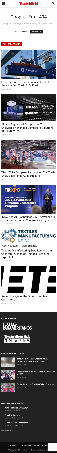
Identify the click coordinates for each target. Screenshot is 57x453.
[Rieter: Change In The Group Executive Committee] (28, 279)
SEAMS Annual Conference (16, 423)
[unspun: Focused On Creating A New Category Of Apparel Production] (8, 362)
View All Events (6, 430)
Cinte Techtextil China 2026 (16, 408)
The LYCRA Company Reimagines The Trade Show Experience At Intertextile (28, 174)
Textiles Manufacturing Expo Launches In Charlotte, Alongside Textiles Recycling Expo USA (26, 254)
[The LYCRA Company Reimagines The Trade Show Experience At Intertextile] (28, 154)
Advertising (14, 445)
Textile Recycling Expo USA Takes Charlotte (35, 384)
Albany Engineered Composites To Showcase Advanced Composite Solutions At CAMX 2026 (27, 128)
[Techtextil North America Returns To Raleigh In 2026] (8, 375)
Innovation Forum (40, 445)
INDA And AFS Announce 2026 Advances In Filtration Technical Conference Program (28, 218)
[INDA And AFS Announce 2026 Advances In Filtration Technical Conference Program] (28, 199)
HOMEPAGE (36, 31)
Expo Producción (12, 415)
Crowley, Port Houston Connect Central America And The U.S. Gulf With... (25, 84)
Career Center (26, 445)
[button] (53, 3)
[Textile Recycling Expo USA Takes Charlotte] (8, 387)
